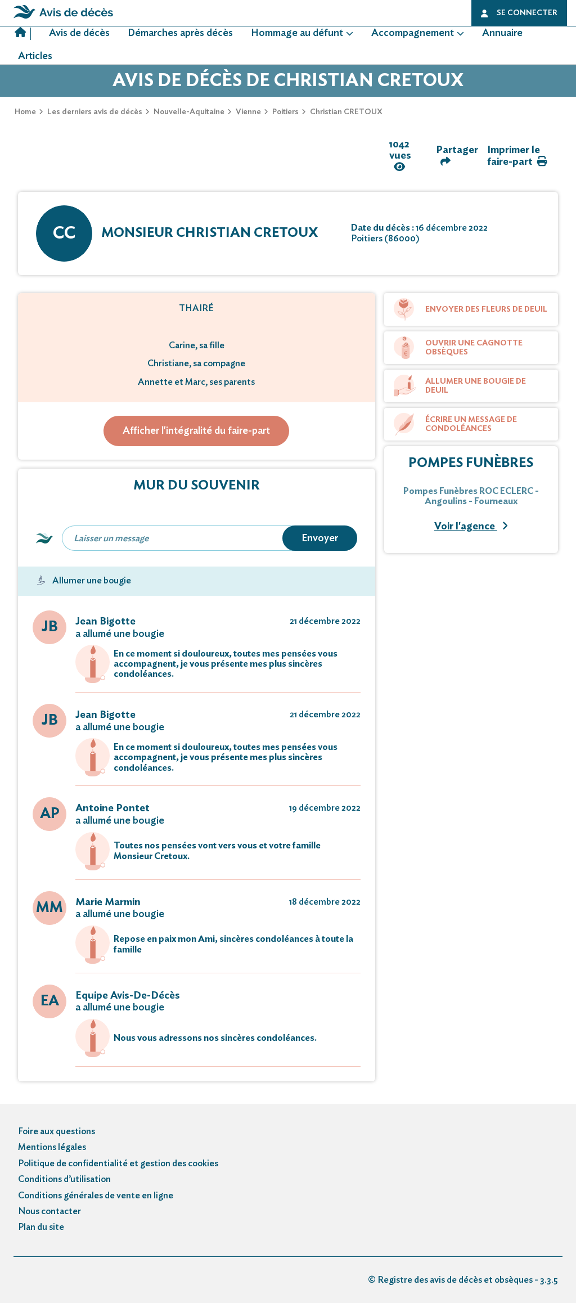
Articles (35, 56)
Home (25, 112)
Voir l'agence (465, 527)
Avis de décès (79, 33)
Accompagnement (412, 33)
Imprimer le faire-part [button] (513, 156)
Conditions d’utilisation (64, 1179)
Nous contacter (49, 1211)
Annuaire (502, 33)
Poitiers (285, 112)
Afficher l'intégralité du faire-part (196, 431)
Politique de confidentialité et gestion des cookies (118, 1163)
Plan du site (41, 1227)
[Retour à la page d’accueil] (63, 18)
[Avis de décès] (23, 34)
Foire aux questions (56, 1131)
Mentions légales (52, 1147)
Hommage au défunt (297, 33)
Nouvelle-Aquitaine (189, 112)
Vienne (248, 112)
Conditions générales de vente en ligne (95, 1195)
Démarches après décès (180, 33)
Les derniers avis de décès (94, 112)
